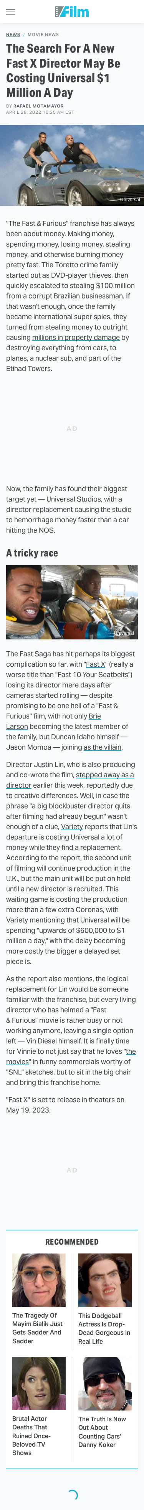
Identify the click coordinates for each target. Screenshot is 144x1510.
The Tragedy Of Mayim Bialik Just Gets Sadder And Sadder (37, 1328)
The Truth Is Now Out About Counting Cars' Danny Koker (102, 1432)
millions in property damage (76, 337)
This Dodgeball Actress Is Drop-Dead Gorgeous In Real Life (104, 1329)
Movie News (43, 34)
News (13, 34)
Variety (72, 826)
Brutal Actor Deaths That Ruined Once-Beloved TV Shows (31, 1436)
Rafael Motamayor (38, 106)
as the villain (102, 747)
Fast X (95, 664)
